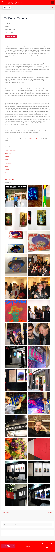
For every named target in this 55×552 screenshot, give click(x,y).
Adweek (7, 166)
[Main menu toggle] (52, 2)
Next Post (51, 512)
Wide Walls (7, 159)
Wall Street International (10, 150)
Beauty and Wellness (9, 179)
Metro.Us (7, 156)
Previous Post (5, 512)
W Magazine (7, 176)
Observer (7, 172)
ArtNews (7, 169)
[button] (53, 8)
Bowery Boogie (8, 153)
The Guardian (8, 163)
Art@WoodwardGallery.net (35, 138)
